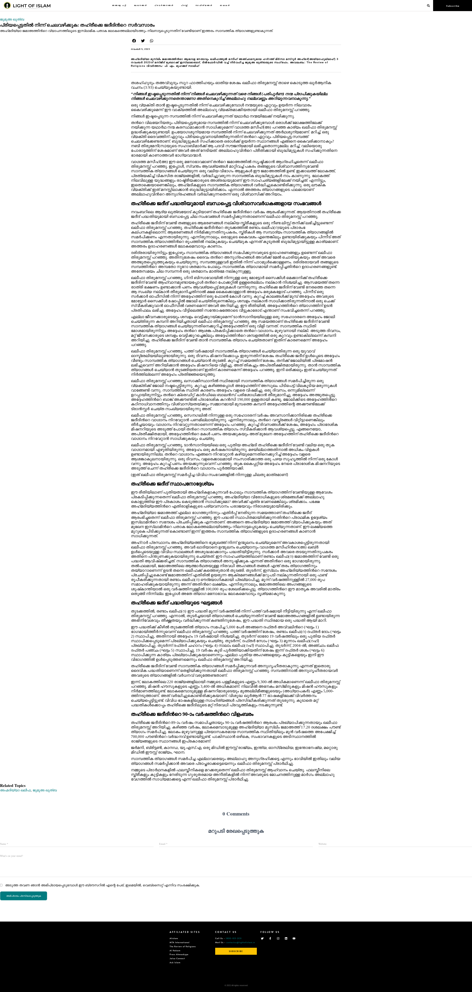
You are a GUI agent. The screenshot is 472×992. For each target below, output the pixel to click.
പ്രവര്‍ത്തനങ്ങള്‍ (164, 5)
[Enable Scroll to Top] (464, 984)
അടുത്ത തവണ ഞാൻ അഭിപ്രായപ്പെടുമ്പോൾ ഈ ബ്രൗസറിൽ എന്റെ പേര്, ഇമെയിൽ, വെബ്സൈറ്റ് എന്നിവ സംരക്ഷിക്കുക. (102, 885)
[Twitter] (262, 938)
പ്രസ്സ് (184, 5)
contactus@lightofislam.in (240, 942)
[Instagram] (278, 938)
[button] (134, 41)
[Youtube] (294, 938)
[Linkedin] (286, 938)
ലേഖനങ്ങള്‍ (140, 5)
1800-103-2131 (234, 938)
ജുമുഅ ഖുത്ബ (12, 19)
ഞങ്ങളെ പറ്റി (119, 5)
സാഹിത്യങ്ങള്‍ (204, 5)
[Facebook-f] (270, 938)
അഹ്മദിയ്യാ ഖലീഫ (15, 790)
